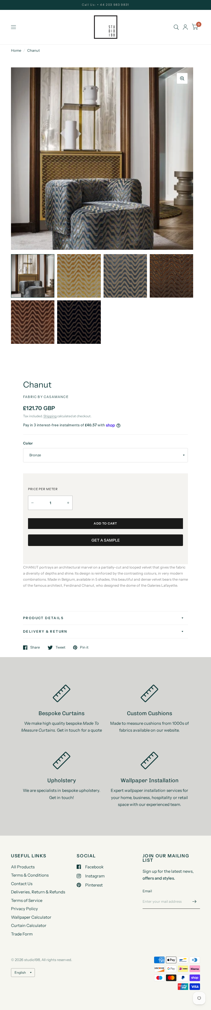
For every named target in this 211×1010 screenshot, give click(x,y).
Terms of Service (26, 900)
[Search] (176, 27)
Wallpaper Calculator (31, 917)
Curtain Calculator (28, 925)
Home (16, 50)
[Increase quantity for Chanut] (68, 503)
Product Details (43, 618)
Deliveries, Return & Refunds (38, 891)
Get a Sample (105, 540)
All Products (23, 866)
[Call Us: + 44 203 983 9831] (105, 4)
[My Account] (185, 27)
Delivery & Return (45, 631)
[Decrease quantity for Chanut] (32, 503)
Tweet (60, 647)
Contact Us (21, 883)
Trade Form (22, 934)
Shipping (50, 416)
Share (35, 647)
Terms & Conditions (30, 875)
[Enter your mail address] (194, 901)
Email (147, 891)
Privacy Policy (24, 908)
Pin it (84, 647)
